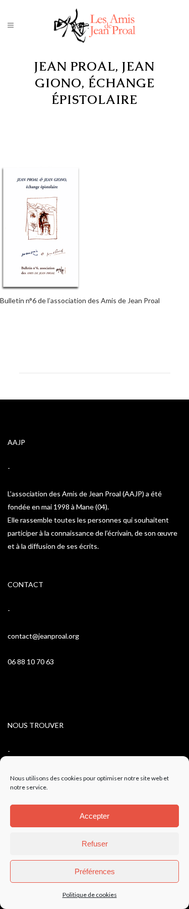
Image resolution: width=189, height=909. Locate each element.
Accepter (94, 816)
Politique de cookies (89, 894)
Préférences (95, 871)
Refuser (95, 843)
